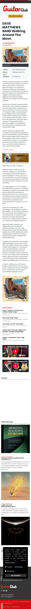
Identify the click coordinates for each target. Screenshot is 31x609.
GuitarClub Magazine (7, 595)
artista (5, 70)
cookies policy (15, 607)
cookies (2, 606)
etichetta (6, 76)
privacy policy (5, 607)
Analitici (20, 567)
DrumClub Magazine (7, 597)
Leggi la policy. (10, 562)
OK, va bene (15, 575)
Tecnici (9, 567)
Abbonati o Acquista (15, 16)
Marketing (10, 571)
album (5, 72)
